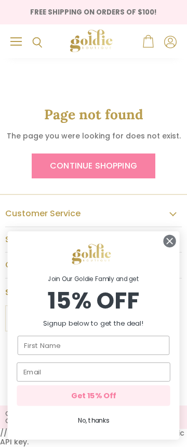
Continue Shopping (93, 166)
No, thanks (93, 420)
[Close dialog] (170, 241)
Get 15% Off (93, 395)
